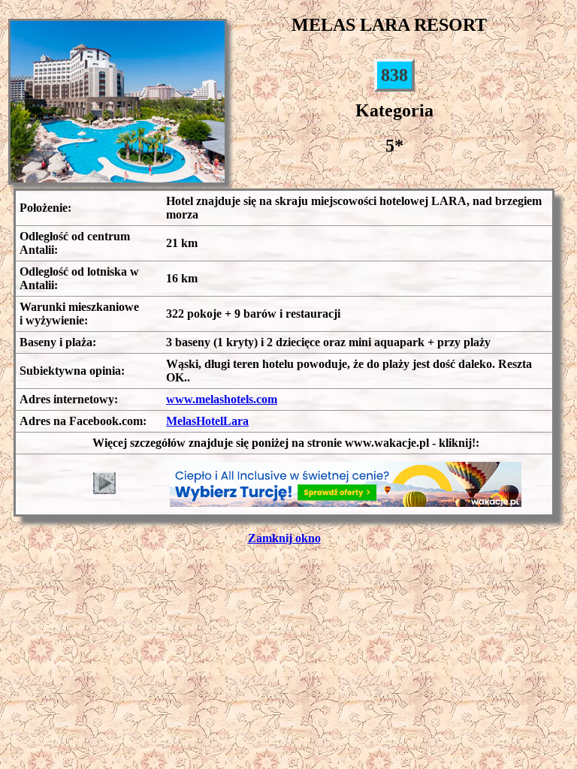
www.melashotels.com (221, 399)
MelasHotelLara (207, 421)
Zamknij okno (284, 538)
